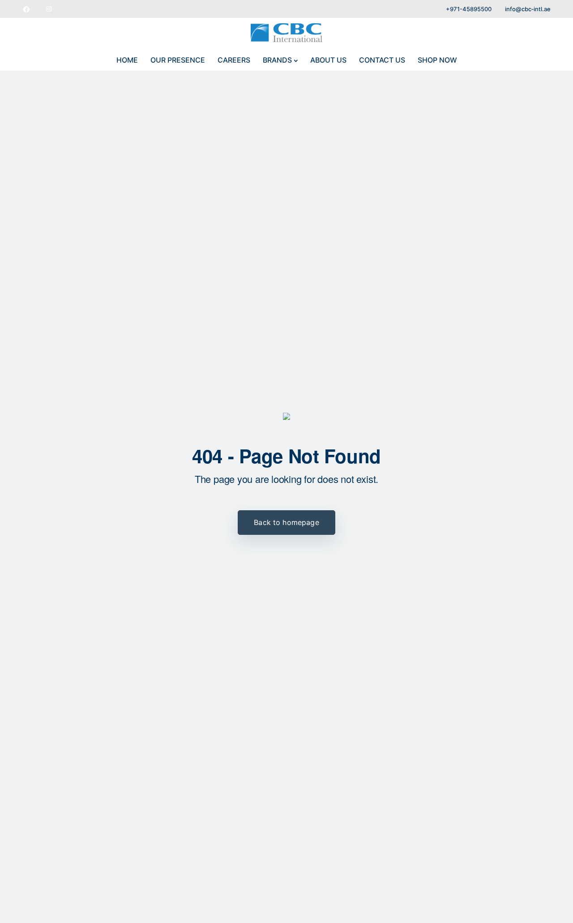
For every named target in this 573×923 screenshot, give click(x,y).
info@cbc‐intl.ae (528, 9)
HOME (127, 59)
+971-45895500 (469, 9)
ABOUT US (328, 59)
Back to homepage (286, 522)
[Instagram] (49, 9)
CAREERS (234, 59)
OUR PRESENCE (177, 59)
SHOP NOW (437, 59)
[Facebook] (26, 9)
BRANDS (277, 59)
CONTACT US (382, 59)
